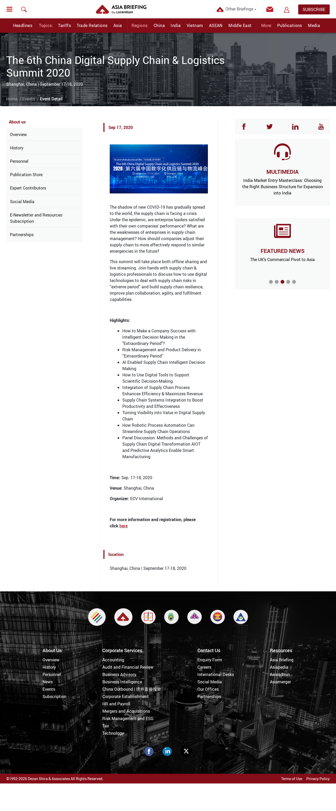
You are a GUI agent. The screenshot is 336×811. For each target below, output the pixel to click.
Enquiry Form (209, 660)
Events (28, 99)
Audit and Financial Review (127, 667)
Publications (289, 25)
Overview (18, 134)
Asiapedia (279, 667)
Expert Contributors (28, 188)
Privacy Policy (318, 778)
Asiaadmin (280, 674)
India (176, 25)
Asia (117, 25)
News (48, 682)
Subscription (54, 696)
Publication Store (26, 174)
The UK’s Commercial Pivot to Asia (282, 259)
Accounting (113, 660)
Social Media (22, 201)
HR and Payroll (116, 704)
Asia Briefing (281, 660)
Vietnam (195, 25)
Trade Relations (92, 25)
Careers (204, 667)
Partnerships (22, 234)
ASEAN (216, 25)
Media (314, 25)
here (123, 526)
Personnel (19, 161)
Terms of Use (291, 778)
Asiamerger (280, 682)
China (159, 25)
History (16, 148)
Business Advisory (119, 674)
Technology (113, 733)
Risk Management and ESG (128, 718)
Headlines (23, 25)
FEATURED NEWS (282, 251)
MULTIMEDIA (282, 171)
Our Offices (208, 689)
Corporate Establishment (125, 696)
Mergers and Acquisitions (126, 711)
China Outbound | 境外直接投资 (131, 689)
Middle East (239, 25)
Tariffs (64, 25)
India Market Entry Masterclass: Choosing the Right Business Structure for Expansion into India (282, 186)
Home (11, 99)
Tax (105, 726)
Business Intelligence (122, 682)
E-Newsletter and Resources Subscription (36, 218)
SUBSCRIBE (314, 9)
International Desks (215, 674)
